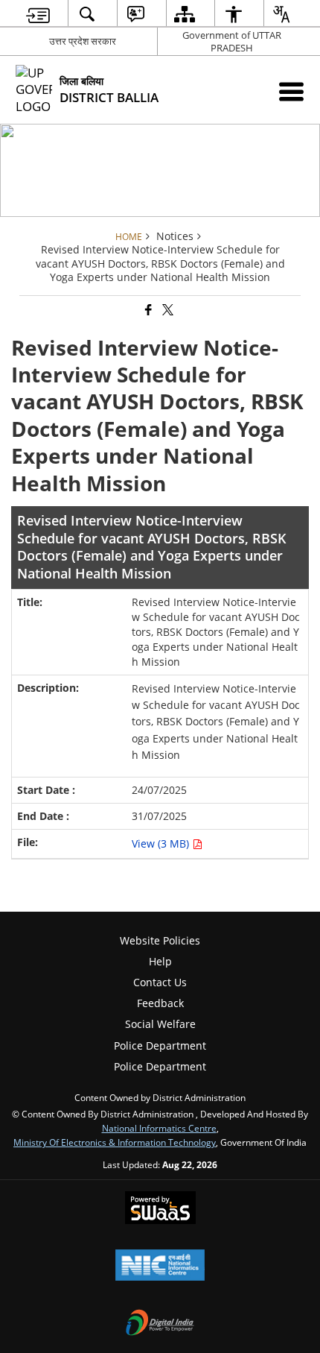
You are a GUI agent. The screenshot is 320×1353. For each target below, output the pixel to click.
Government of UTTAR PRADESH (231, 41)
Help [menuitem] (160, 961)
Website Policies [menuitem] (160, 940)
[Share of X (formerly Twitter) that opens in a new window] (167, 310)
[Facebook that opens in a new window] (147, 310)
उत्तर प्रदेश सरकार (82, 41)
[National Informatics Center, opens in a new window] (160, 1266)
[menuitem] (38, 14)
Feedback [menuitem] (160, 1003)
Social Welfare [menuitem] (160, 1024)
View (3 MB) (162, 843)
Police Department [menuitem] (160, 1045)
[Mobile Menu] (291, 91)
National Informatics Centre (159, 1128)
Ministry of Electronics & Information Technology (114, 1142)
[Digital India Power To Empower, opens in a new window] (160, 1324)
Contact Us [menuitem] (160, 982)
